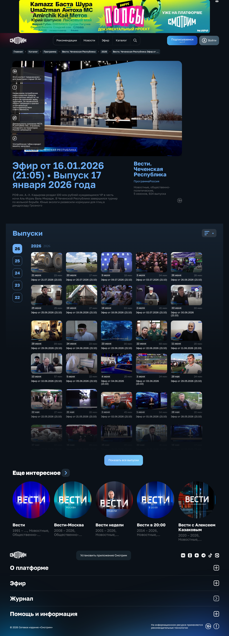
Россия (154, 181)
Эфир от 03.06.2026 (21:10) (147, 382)
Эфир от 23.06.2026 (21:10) (116, 348)
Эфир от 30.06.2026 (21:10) (182, 314)
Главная (18, 51)
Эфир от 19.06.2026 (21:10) (81, 312)
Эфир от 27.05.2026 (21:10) (46, 449)
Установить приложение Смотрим (103, 555)
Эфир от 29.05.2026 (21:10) (186, 380)
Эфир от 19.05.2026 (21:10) (186, 449)
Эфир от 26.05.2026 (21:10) (81, 449)
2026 (104, 51)
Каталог (33, 51)
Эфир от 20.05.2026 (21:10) (151, 449)
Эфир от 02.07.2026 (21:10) (151, 312)
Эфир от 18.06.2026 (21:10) (116, 312)
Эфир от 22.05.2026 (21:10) (46, 416)
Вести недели (110, 524)
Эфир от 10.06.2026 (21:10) (46, 380)
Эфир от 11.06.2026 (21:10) (186, 348)
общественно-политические (152, 189)
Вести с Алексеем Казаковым (196, 527)
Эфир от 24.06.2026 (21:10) (81, 348)
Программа (50, 51)
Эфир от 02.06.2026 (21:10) (116, 416)
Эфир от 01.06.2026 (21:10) (151, 416)
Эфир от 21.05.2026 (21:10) (81, 416)
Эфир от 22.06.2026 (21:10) (151, 348)
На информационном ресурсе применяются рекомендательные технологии (177, 626)
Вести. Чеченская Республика (79, 51)
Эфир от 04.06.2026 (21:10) (112, 382)
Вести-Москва (69, 524)
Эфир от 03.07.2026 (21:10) (151, 279)
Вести (19, 524)
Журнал (21, 598)
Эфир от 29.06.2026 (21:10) (46, 348)
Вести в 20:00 (151, 524)
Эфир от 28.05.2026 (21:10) (186, 416)
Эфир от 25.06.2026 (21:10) (46, 312)
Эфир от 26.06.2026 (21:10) (186, 279)
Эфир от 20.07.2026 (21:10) (81, 279)
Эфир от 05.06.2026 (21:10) (81, 380)
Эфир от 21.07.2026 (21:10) (46, 279)
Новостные (141, 187)
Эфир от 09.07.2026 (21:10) (116, 279)
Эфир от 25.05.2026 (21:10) (116, 449)
